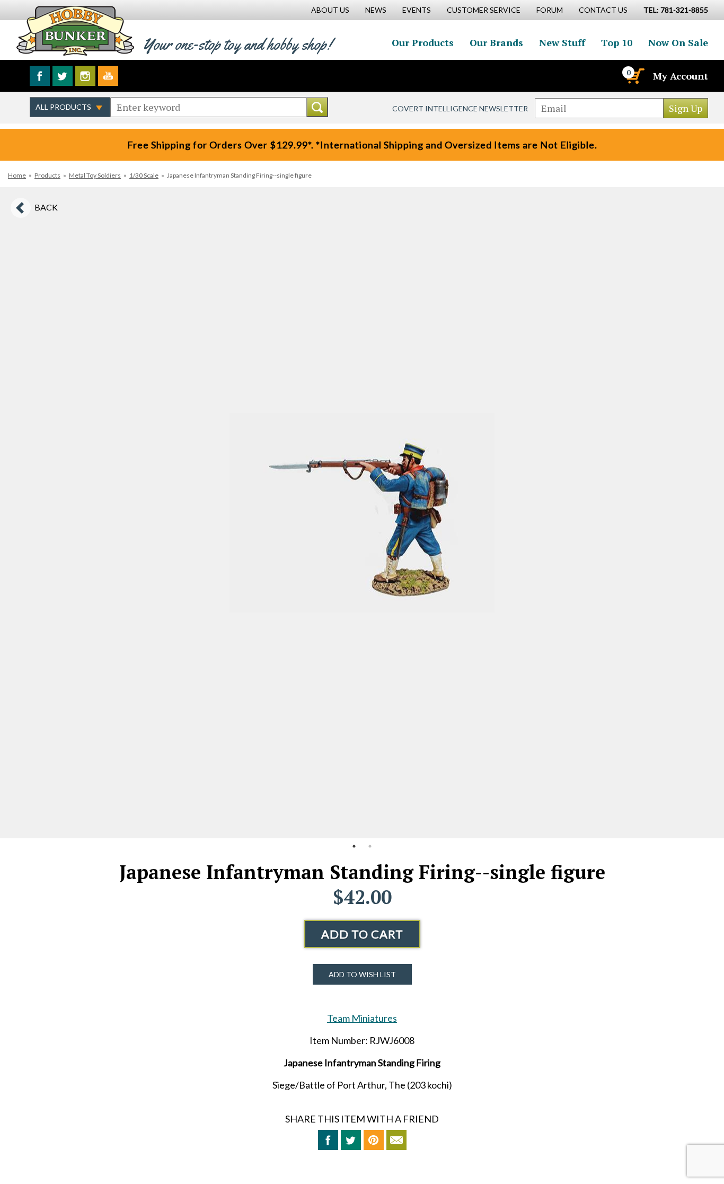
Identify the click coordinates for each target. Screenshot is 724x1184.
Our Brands (496, 42)
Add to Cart (362, 934)
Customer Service (483, 9)
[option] (362, 512)
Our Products (423, 42)
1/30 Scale (143, 175)
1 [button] (354, 846)
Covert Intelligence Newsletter (460, 108)
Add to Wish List (362, 974)
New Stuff (562, 42)
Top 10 (616, 42)
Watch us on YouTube (108, 76)
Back (46, 207)
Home (17, 175)
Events (416, 9)
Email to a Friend (396, 1140)
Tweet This (351, 1140)
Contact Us (603, 9)
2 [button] (370, 846)
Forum (549, 9)
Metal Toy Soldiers (95, 175)
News (375, 9)
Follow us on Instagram (85, 76)
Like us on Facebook (40, 76)
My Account (680, 75)
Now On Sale (678, 42)
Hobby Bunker (75, 30)
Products (47, 175)
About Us (330, 9)
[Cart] (634, 76)
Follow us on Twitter (62, 76)
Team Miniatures (362, 1018)
